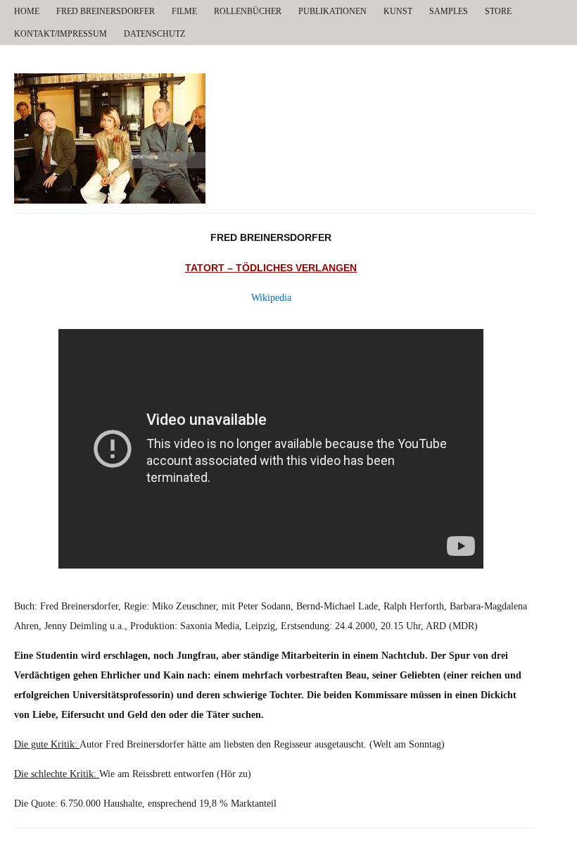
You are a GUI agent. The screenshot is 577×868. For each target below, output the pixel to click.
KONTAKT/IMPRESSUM (60, 34)
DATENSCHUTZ (154, 34)
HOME (26, 11)
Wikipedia (271, 297)
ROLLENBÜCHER (247, 11)
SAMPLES (448, 11)
